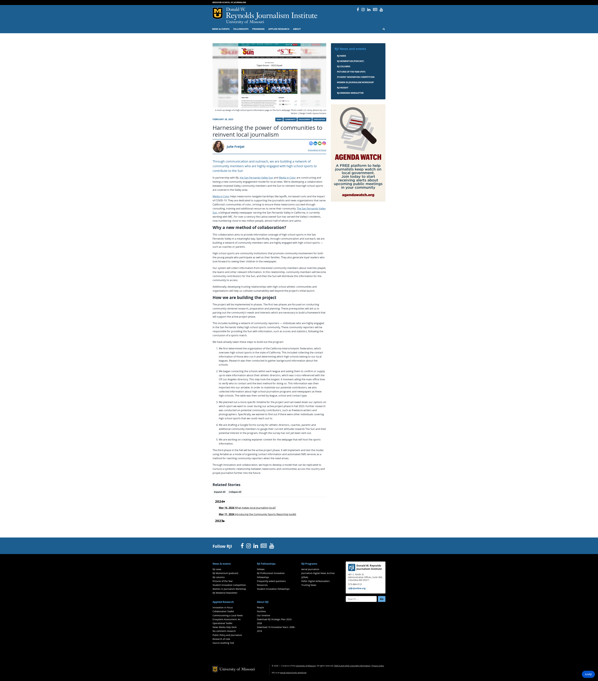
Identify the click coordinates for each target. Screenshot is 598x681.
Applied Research (278, 29)
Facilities (261, 611)
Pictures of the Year (223, 581)
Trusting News (308, 585)
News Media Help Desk (225, 627)
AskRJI (588, 674)
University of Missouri (245, 22)
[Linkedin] (315, 143)
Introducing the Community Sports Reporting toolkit (257, 514)
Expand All (219, 491)
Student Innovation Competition (356, 77)
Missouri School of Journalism (229, 2)
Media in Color (287, 177)
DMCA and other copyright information (352, 665)
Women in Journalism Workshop (355, 82)
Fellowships (241, 29)
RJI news (341, 55)
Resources (262, 585)
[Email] (320, 143)
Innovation (319, 119)
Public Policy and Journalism (227, 635)
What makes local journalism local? (247, 507)
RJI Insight (342, 87)
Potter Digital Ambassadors (315, 581)
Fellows (261, 569)
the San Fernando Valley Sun (256, 177)
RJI (272, 13)
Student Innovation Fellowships (273, 588)
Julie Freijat (235, 146)
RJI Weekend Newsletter (225, 592)
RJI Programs (309, 563)
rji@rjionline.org (356, 588)
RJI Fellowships (266, 563)
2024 (219, 501)
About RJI (262, 602)
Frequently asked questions (271, 581)
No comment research (224, 631)
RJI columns (343, 66)
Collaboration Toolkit (223, 611)
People (260, 607)
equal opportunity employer (293, 672)
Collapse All (235, 491)
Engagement (305, 119)
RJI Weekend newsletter (350, 93)
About (297, 29)
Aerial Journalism (310, 569)
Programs (258, 29)
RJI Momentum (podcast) (350, 61)
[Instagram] (324, 143)
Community (290, 119)
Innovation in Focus (317, 150)
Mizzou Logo (217, 13)
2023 (219, 521)
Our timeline (263, 615)
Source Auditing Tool (223, 642)
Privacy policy (377, 665)
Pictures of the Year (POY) (351, 71)
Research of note (221, 638)
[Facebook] (311, 143)
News (279, 119)
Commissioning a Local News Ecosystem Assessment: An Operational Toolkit (228, 619)
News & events (221, 29)
